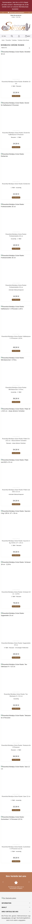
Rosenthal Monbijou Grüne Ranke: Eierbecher (16, 184)
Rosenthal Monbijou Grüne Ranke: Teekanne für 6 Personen (16, 746)
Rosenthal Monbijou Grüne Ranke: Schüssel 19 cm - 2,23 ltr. (16, 593)
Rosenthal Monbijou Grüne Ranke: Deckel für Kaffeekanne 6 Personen (16, 133)
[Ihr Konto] (19, 36)
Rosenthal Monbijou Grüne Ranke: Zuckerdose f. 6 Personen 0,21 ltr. (16, 847)
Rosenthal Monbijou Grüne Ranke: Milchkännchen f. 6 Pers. (16, 388)
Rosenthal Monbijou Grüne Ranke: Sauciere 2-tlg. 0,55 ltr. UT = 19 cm (16, 541)
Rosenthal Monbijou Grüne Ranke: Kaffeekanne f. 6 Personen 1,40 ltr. (16, 337)
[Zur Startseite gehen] (16, 26)
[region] (16, 5)
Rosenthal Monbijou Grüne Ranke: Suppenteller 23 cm (16, 644)
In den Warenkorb (16, 147)
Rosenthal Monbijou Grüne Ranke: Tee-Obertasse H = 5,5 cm (16, 695)
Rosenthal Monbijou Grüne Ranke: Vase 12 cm (16, 796)
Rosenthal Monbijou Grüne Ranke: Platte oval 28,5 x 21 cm (16, 490)
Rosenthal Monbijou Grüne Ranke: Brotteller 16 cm (16, 82)
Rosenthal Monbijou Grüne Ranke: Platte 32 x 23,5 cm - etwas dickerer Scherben (16, 439)
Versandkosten (6, 918)
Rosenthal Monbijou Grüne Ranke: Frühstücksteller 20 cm (16, 235)
